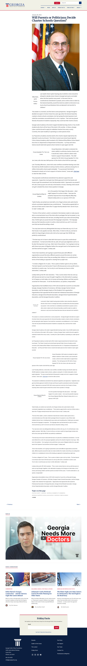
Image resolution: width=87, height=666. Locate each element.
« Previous (9, 504)
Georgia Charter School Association (43, 495)
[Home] (15, 5)
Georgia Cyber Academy (61, 495)
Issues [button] (42, 7)
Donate (33, 640)
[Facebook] (32, 655)
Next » (78, 504)
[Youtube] (41, 655)
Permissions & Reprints (63, 654)
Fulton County (36, 493)
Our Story (59, 640)
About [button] (79, 7)
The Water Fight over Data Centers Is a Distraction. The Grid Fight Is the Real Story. (69, 593)
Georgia (43, 493)
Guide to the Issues (36, 643)
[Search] (80, 3)
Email (29, 624)
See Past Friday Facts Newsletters (43, 632)
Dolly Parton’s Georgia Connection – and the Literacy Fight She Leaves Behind (16, 593)
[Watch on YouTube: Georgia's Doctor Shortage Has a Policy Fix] (43, 538)
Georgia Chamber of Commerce (56, 493)
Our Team (59, 647)
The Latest (34, 647)
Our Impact (60, 643)
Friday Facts (34, 650)
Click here (76, 171)
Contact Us (60, 650)
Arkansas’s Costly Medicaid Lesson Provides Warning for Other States (41, 593)
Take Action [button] (70, 7)
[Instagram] (38, 655)
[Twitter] (35, 655)
